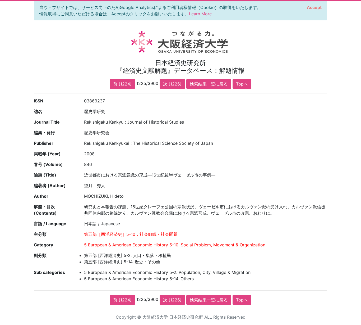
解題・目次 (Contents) (45, 210)
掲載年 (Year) (47, 153)
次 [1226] (172, 84)
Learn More (200, 13)
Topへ (242, 84)
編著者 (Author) (50, 185)
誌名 (38, 111)
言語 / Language (50, 223)
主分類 (40, 234)
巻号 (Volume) (48, 164)
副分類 (40, 255)
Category (43, 244)
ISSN (38, 100)
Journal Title (47, 122)
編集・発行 (44, 132)
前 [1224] (122, 84)
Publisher (43, 143)
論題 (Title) (45, 175)
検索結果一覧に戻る (209, 84)
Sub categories (49, 272)
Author (41, 196)
